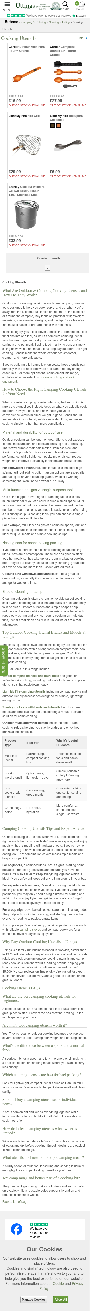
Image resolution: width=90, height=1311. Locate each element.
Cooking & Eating (59, 22)
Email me (38, 105)
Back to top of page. (15, 1201)
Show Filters (4, 660)
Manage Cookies (34, 1299)
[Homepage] (39, 5)
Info (81, 37)
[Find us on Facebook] (16, 1233)
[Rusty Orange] (58, 125)
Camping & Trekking (34, 22)
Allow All (61, 1299)
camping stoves (30, 929)
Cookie (58, 1283)
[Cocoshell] (52, 125)
